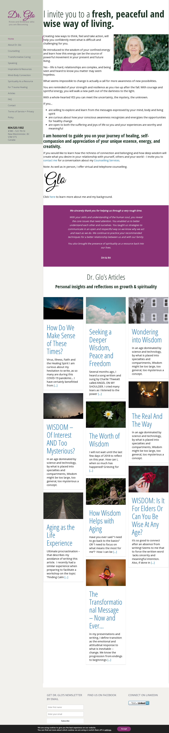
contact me (50, 160)
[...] (55, 385)
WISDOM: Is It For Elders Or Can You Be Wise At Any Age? (148, 516)
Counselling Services (106, 160)
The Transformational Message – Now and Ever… (105, 609)
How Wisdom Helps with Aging (105, 521)
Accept (124, 729)
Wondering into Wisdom (147, 335)
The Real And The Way (147, 420)
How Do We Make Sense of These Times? (61, 339)
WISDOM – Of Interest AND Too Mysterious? (61, 439)
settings (107, 730)
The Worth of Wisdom (104, 440)
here (52, 197)
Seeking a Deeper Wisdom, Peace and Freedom (101, 347)
